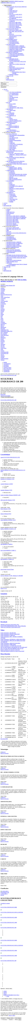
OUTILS (11, 190)
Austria (2, 292)
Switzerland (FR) (4, 353)
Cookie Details (18, 1018)
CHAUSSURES (13, 196)
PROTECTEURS (13, 178)
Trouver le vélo (9, 75)
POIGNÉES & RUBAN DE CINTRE (18, 174)
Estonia (2, 305)
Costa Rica (3, 298)
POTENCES (12, 173)
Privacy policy (12, 1015)
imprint (5, 992)
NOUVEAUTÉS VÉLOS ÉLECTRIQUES (16, 6)
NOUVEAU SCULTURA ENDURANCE (15, 36)
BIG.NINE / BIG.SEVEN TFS (16, 31)
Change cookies (10, 1018)
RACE (10, 105)
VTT (7, 90)
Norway (2, 336)
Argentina (3, 289)
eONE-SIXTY (12, 147)
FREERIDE (12, 139)
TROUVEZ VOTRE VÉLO (13, 131)
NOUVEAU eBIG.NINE (15, 22)
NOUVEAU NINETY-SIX (15, 30)
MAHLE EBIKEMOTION (15, 51)
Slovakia (3, 345)
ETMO (10, 9)
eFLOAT (11, 13)
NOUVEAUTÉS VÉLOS (12, 29)
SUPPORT (8, 57)
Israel (2, 315)
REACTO (11, 34)
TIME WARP (12, 110)
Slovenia (3, 346)
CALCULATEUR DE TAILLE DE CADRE (16, 256)
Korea (2, 319)
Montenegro (3, 327)
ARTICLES (12, 70)
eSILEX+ (11, 160)
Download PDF (4, 738)
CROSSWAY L (12, 130)
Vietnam (2, 360)
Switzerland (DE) (5, 352)
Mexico (2, 326)
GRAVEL (8, 117)
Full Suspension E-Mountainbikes (17, 135)
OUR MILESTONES (14, 43)
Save (20, 1019)
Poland (2, 339)
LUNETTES (12, 200)
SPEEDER (11, 113)
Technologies (6, 370)
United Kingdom (4, 358)
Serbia (2, 343)
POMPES (11, 187)
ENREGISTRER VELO (15, 69)
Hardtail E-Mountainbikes (15, 140)
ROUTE (8, 102)
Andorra (2, 288)
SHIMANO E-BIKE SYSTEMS (16, 49)
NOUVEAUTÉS (10, 166)
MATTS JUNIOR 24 (14, 126)
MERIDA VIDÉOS (13, 74)
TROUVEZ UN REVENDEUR (16, 68)
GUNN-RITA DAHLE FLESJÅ (16, 55)
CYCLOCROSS (10, 114)
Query (2, 82)
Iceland (2, 311)
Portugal (2, 340)
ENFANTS (9, 124)
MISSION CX (12, 115)
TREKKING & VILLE (11, 122)
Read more (3, 394)
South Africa (3, 348)
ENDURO (11, 98)
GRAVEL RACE (13, 119)
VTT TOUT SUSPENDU (15, 92)
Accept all (3, 1018)
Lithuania (3, 322)
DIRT (10, 32)
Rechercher (3, 83)
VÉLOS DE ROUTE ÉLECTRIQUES (15, 157)
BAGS (10, 183)
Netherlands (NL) (5, 329)
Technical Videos (7, 367)
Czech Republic (4, 301)
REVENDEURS (10, 79)
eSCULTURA (12, 158)
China (2, 296)
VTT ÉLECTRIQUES (11, 134)
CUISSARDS (12, 195)
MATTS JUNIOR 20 (14, 127)
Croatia (2, 299)
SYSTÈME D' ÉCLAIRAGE (16, 186)
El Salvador (3, 303)
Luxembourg (3, 323)
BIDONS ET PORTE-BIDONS (16, 188)
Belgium (2, 293)
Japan (2, 318)
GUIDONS (12, 171)
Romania (3, 341)
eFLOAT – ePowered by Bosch (16, 153)
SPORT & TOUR (13, 100)
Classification (6, 371)
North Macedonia (5, 335)
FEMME (8, 128)
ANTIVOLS (12, 191)
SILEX (10, 118)
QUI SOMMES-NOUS (11, 39)
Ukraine (2, 357)
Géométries (6, 365)
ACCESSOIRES (10, 180)
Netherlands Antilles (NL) (6, 331)
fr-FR (4, 268)
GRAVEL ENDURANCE (15, 120)
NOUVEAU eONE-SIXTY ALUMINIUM (15, 18)
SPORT (11, 141)
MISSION (11, 38)
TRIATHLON (9, 109)
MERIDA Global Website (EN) (8, 285)
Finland (2, 306)
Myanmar (3, 328)
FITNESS (8, 111)
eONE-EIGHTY (13, 12)
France (2, 307)
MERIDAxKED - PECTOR (15, 169)
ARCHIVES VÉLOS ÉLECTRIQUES (15, 161)
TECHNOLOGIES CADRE (15, 48)
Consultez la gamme (5, 903)
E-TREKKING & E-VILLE (15, 162)
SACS (10, 182)
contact (5, 991)
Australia (3, 290)
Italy (2, 316)
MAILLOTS (12, 194)
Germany (3, 309)
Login (7, 78)
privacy (5, 993)
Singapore (3, 344)
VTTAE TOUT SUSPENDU (16, 144)
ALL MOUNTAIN (13, 97)
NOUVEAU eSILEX (14, 26)
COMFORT (12, 143)
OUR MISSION (13, 40)
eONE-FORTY (12, 148)
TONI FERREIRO (13, 56)
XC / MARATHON (13, 94)
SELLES (11, 177)
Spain (2, 349)
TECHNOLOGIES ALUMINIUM (17, 47)
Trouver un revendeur (5, 395)
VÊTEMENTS (9, 192)
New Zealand (4, 333)
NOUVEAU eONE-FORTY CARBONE (15, 218)
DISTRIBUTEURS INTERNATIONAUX (14, 59)
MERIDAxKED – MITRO (15, 167)
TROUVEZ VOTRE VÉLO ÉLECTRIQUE (16, 164)
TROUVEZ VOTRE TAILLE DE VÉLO (16, 257)
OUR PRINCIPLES (14, 42)
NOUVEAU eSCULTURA (15, 25)
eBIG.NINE (12, 149)
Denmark (3, 302)
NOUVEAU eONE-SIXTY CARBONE (15, 216)
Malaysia (3, 324)
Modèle (5, 362)
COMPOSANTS (10, 170)
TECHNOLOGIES (10, 44)
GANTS (11, 197)
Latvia (2, 320)
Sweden (2, 350)
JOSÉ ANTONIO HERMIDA (16, 53)
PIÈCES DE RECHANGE (15, 179)
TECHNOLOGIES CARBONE (16, 45)
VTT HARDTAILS (13, 93)
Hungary (3, 310)
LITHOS (11, 8)
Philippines (3, 337)
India (2, 313)
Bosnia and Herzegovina (6, 294)
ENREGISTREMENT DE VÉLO (11, 995)
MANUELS (12, 66)
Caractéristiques (7, 363)
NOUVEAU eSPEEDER (15, 27)
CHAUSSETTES (13, 199)
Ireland (2, 314)
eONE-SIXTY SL (13, 10)
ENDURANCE (13, 106)
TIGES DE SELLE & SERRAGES (17, 175)
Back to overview (5, 753)
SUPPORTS (12, 184)
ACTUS (5, 203)
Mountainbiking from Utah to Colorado (18, 264)
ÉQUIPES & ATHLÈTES (12, 52)
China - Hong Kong (5, 297)
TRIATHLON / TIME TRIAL (16, 107)
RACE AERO (12, 103)
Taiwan (2, 354)
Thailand (3, 356)
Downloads (6, 366)
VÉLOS (5, 89)
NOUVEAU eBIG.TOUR (15, 23)
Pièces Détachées (7, 369)
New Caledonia (4, 332)
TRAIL (11, 96)
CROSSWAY (12, 123)
